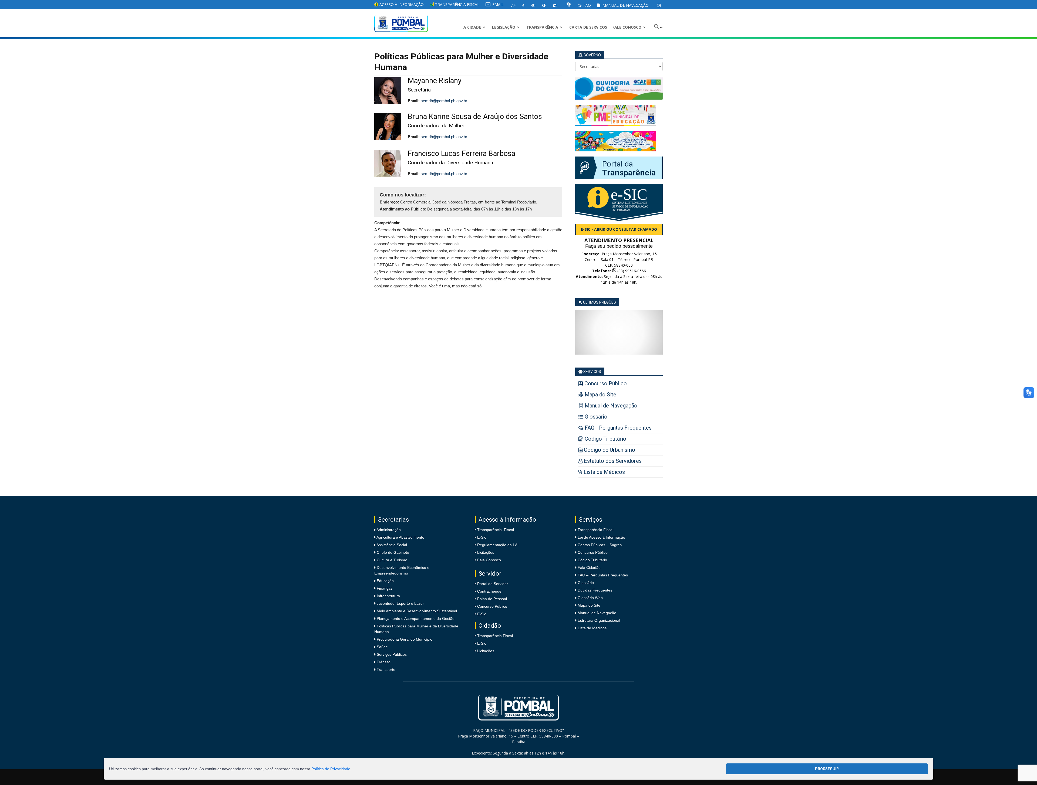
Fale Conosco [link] (626, 27)
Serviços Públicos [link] (391, 654)
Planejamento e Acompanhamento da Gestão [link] (415, 618)
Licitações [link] (485, 552)
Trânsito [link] (383, 662)
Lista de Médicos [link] (592, 628)
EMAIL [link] (497, 4)
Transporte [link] (385, 669)
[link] (659, 5)
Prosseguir (827, 769)
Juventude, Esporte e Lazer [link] (400, 603)
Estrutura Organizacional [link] (599, 620)
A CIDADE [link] (472, 27)
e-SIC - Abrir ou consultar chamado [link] (619, 229)
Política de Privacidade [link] (330, 769)
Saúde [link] (382, 647)
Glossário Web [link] (590, 598)
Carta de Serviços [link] (588, 27)
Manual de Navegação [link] (625, 5)
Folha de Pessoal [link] (492, 599)
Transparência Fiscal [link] (456, 4)
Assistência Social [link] (391, 545)
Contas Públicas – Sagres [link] (600, 545)
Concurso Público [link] (492, 606)
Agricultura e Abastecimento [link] (400, 537)
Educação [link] (385, 581)
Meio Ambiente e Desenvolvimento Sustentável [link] (416, 611)
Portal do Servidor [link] (492, 584)
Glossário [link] (586, 582)
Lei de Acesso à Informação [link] (601, 537)
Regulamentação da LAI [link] (497, 545)
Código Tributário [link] (592, 560)
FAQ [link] (586, 5)
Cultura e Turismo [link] (391, 560)
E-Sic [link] (481, 537)
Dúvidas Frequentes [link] (595, 590)
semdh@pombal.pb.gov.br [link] (444, 100)
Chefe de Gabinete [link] (392, 552)
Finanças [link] (384, 588)
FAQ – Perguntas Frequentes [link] (603, 575)
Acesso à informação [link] (401, 4)
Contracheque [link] (489, 591)
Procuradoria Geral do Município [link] (404, 639)
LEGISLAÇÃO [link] (503, 27)
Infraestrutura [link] (388, 596)
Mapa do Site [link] (589, 605)
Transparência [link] (542, 27)
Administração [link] (388, 530)
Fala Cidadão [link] (589, 567)
